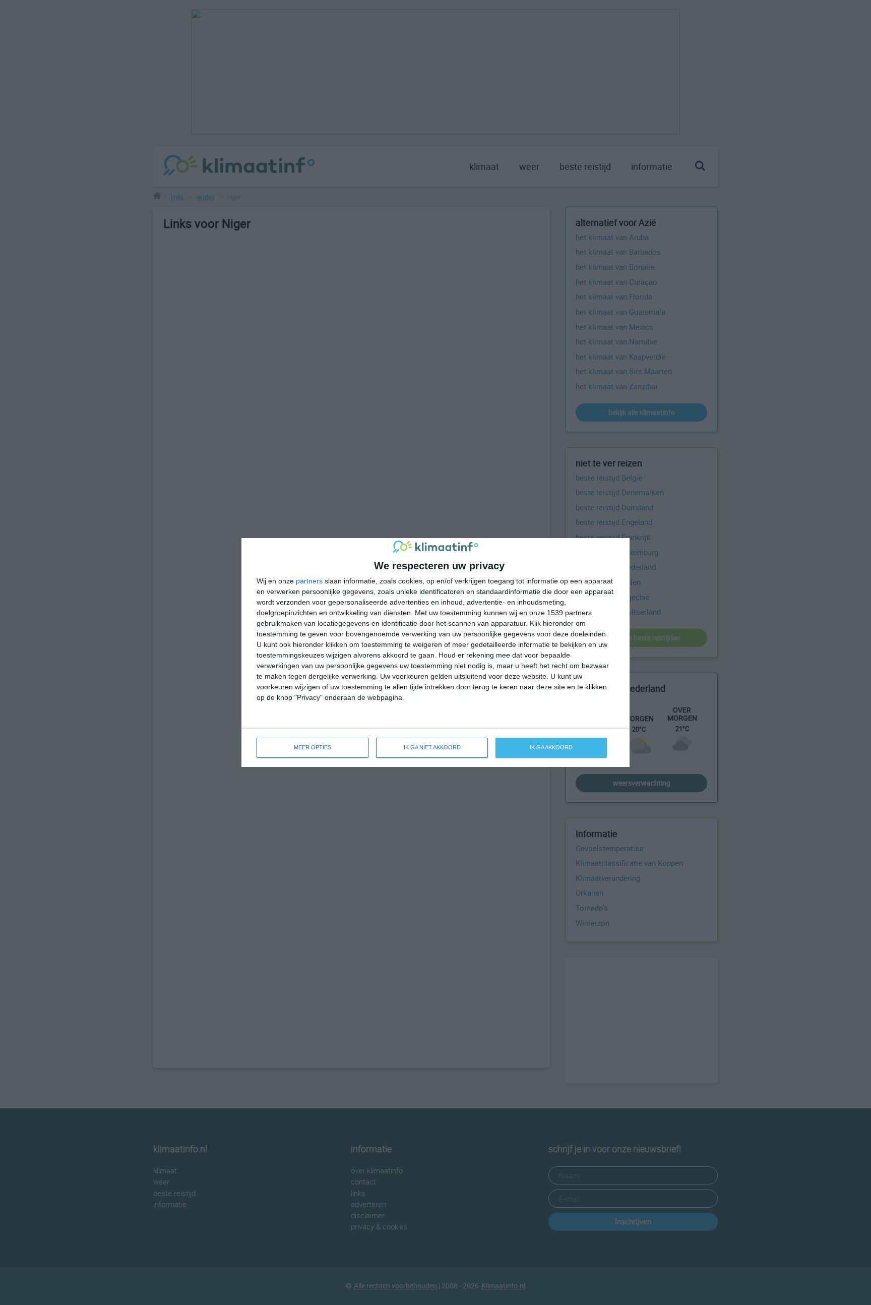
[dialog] (435, 652)
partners (309, 580)
